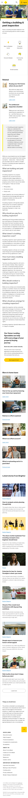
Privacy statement (7, 772)
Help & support (7, 737)
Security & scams (7, 735)
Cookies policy (7, 770)
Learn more (12, 99)
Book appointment (14, 360)
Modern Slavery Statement (10, 775)
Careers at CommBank (9, 752)
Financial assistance (8, 739)
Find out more (6, 419)
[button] (1, 2)
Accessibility (6, 744)
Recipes (4, 567)
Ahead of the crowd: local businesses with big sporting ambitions (12, 607)
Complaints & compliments (10, 742)
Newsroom (6, 757)
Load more (14, 690)
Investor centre (7, 759)
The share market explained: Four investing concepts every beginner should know (13, 538)
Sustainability (6, 755)
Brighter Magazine (6, 498)
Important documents (8, 765)
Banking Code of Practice (9, 767)
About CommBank (8, 750)
